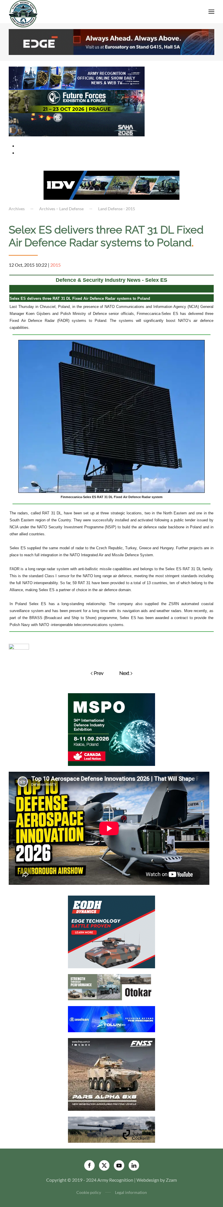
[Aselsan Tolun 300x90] (111, 1018)
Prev (99, 673)
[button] (211, 11)
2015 (55, 265)
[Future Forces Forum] (77, 101)
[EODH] (111, 931)
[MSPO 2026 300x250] (111, 729)
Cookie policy (88, 1192)
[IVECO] (111, 184)
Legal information (131, 1192)
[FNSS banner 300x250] (111, 1073)
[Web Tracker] (19, 646)
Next (124, 673)
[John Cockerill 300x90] (111, 1129)
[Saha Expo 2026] (77, 77)
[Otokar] (111, 986)
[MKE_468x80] (77, 124)
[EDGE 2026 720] (111, 41)
